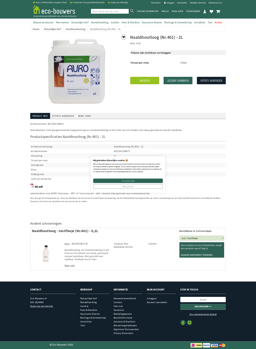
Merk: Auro (84, 115)
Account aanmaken (178, 80)
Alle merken (62, 22)
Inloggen (170, 2)
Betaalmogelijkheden (125, 325)
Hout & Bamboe (130, 22)
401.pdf (39, 186)
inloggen (208, 254)
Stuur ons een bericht (41, 306)
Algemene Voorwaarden (126, 329)
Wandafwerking (99, 22)
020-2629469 (37, 302)
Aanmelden (182, 2)
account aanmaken (191, 254)
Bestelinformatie (123, 317)
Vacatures (119, 309)
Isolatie (115, 22)
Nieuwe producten (43, 22)
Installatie (199, 22)
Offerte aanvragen (211, 80)
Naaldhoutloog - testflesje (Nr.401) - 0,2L (65, 231)
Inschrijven (202, 306)
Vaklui (165, 11)
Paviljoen (177, 11)
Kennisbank (193, 11)
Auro (138, 43)
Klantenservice (215, 2)
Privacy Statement (124, 333)
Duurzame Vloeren (152, 22)
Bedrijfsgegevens (123, 313)
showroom (147, 11)
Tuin (210, 22)
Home (36, 29)
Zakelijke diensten (198, 2)
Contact (118, 302)
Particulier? (156, 2)
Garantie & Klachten (124, 321)
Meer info (70, 265)
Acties (218, 22)
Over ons (118, 306)
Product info (40, 115)
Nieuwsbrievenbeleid (125, 298)
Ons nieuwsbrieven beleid (203, 314)
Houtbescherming (75, 29)
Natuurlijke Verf (80, 22)
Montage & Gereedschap (178, 22)
